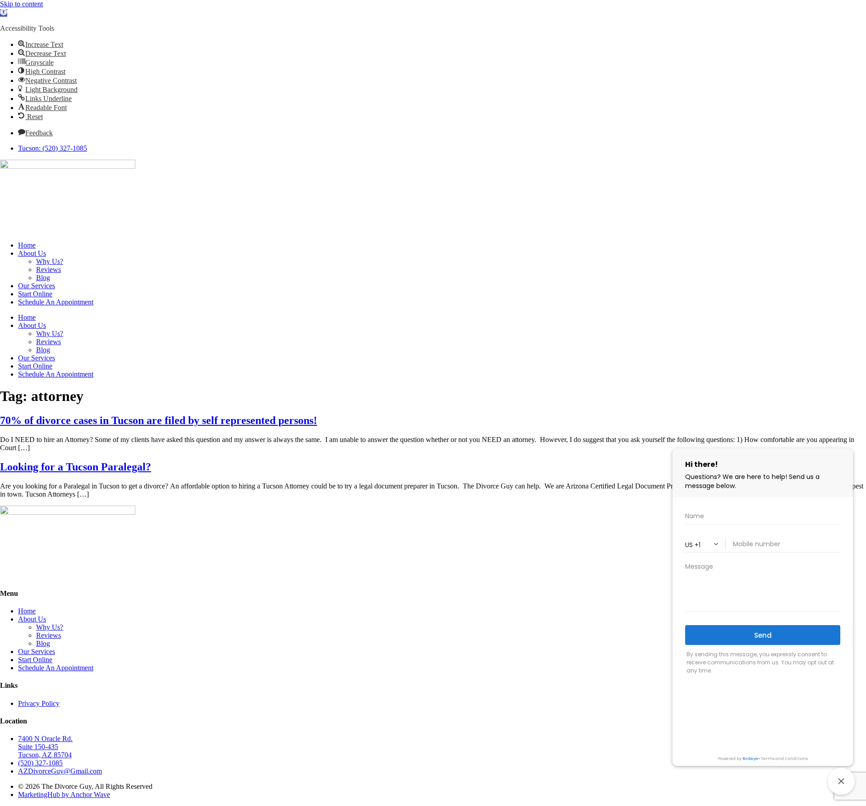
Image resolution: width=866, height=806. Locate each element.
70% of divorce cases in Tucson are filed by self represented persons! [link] (158, 420)
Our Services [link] (36, 286)
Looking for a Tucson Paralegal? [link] (75, 467)
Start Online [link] (35, 294)
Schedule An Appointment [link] (55, 302)
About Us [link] (32, 253)
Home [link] (27, 245)
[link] (3, 13)
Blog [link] (43, 277)
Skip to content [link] (21, 4)
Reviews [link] (48, 269)
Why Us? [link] (49, 261)
